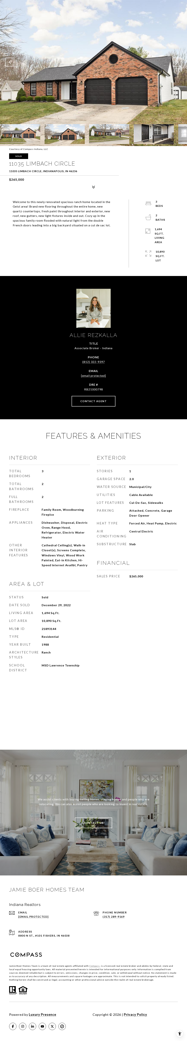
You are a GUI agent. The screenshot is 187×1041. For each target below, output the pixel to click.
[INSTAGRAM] (22, 1026)
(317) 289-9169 (114, 916)
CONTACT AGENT (93, 401)
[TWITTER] (52, 1026)
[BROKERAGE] (62, 1026)
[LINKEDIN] (32, 1026)
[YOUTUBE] (42, 1026)
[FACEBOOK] (12, 1026)
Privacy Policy (135, 1015)
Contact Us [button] (93, 822)
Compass (94, 966)
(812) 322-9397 (93, 361)
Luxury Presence (42, 1015)
